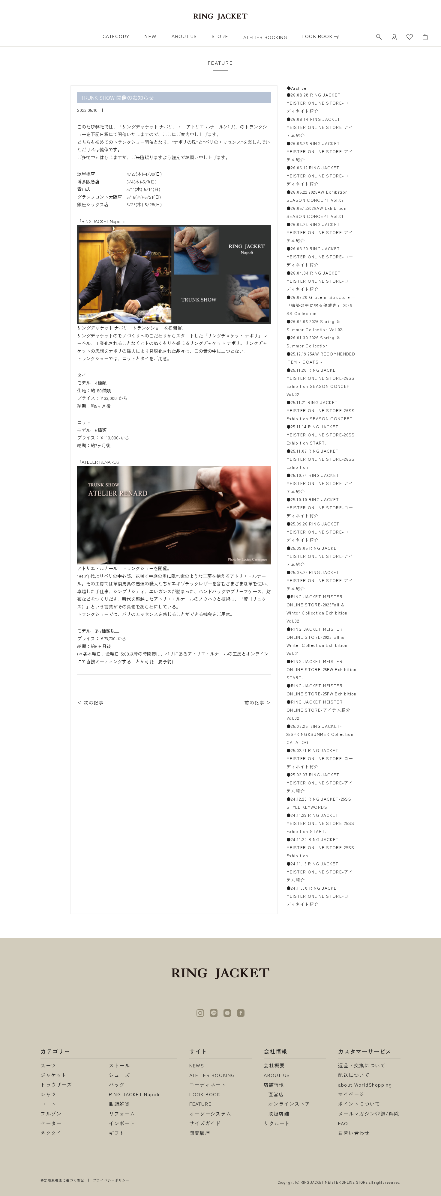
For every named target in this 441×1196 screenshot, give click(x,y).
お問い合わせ (354, 1132)
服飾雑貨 (119, 1103)
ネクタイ (51, 1132)
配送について (354, 1074)
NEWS (196, 1065)
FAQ (343, 1123)
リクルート (277, 1123)
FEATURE (200, 1103)
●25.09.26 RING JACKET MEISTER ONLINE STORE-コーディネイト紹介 (319, 532)
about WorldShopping (365, 1084)
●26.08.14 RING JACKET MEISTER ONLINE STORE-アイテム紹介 (319, 127)
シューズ (119, 1074)
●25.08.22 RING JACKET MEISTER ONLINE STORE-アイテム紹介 (319, 580)
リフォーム (122, 1113)
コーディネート (207, 1084)
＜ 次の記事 (90, 702)
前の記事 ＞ (257, 702)
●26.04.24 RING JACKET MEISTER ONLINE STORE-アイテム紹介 (319, 232)
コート (48, 1103)
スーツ (48, 1065)
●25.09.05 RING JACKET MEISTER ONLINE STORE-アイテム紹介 (319, 556)
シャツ (48, 1094)
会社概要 (274, 1065)
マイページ (351, 1094)
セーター (51, 1123)
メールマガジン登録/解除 (368, 1113)
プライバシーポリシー (111, 1180)
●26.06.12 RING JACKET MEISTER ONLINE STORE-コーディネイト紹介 (319, 176)
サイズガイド (205, 1123)
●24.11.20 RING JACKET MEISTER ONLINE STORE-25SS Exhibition (320, 847)
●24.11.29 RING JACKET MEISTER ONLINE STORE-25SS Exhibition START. (320, 823)
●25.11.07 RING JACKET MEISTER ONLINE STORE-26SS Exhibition (320, 459)
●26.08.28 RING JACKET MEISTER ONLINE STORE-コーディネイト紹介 (319, 103)
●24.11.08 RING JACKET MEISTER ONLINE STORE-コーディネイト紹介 (319, 896)
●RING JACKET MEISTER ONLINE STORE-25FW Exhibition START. (321, 669)
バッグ (117, 1084)
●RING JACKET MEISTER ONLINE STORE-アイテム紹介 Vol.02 (318, 710)
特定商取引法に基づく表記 (62, 1180)
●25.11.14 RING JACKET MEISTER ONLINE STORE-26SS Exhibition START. (320, 435)
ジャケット (53, 1074)
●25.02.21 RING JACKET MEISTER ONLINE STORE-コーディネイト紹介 (319, 758)
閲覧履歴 (199, 1132)
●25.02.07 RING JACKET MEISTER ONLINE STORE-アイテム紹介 (319, 783)
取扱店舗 (278, 1113)
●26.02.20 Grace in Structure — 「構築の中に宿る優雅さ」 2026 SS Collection (321, 305)
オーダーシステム (210, 1113)
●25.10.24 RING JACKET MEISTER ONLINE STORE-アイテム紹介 (319, 483)
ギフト (117, 1132)
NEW (150, 36)
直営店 (276, 1094)
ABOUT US (184, 36)
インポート (122, 1123)
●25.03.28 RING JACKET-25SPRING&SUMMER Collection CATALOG (319, 734)
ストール (119, 1065)
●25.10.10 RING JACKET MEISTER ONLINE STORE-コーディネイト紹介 (319, 507)
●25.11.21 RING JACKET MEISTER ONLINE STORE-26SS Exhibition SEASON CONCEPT (320, 410)
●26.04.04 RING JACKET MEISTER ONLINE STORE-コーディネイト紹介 (319, 281)
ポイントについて (359, 1103)
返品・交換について (362, 1065)
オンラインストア (289, 1103)
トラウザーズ (56, 1084)
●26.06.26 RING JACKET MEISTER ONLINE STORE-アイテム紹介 (319, 151)
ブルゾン (51, 1113)
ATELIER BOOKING (265, 37)
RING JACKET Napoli (134, 1094)
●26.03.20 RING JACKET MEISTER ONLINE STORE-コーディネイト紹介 (319, 256)
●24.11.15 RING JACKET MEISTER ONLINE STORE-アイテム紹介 (319, 872)
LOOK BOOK (204, 1094)
